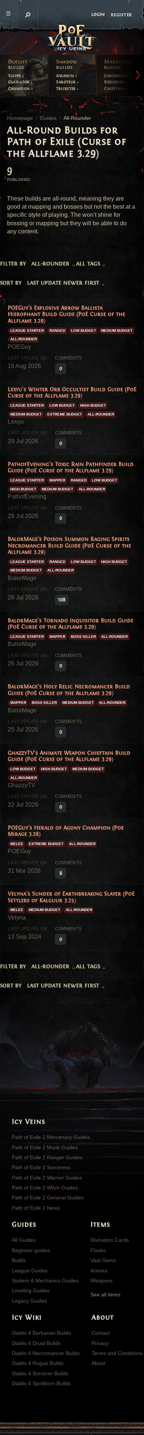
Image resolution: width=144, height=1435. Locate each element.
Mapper (57, 480)
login (98, 14)
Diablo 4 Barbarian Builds (41, 1333)
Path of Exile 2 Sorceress (41, 1167)
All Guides (23, 1240)
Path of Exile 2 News (36, 1208)
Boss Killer (83, 637)
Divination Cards (109, 1240)
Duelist (18, 64)
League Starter (27, 331)
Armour (99, 1271)
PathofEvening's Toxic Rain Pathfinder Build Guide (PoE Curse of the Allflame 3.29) (71, 467)
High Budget (93, 405)
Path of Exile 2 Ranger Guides (47, 1157)
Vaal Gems (103, 1260)
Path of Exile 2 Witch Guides (45, 1188)
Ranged (57, 331)
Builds (19, 1260)
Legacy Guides (29, 1301)
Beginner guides (31, 1250)
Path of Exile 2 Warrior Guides (47, 1178)
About (98, 1363)
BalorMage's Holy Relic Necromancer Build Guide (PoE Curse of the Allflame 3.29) (69, 689)
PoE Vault (72, 38)
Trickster (66, 88)
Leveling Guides (30, 1290)
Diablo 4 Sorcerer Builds (40, 1373)
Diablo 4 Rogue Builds (38, 1363)
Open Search (28, 14)
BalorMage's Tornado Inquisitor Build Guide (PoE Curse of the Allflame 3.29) (70, 623)
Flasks (98, 1250)
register (121, 14)
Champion (19, 88)
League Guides (30, 1271)
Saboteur (66, 81)
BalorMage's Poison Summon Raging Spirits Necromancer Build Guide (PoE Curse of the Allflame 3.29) (69, 545)
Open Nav (9, 13)
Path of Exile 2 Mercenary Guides (51, 1137)
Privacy (100, 1343)
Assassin (65, 75)
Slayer (15, 75)
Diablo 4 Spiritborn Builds (41, 1383)
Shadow (66, 64)
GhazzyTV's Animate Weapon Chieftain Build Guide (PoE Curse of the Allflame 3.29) (69, 756)
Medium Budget (117, 331)
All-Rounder (23, 339)
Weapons (101, 1280)
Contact (101, 1333)
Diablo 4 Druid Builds (36, 1343)
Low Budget (83, 331)
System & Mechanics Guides (45, 1280)
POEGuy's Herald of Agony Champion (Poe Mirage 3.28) (66, 831)
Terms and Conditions (117, 1353)
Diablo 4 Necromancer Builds (46, 1353)
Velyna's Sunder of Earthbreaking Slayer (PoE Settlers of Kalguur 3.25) (71, 897)
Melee (16, 844)
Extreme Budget (64, 414)
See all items (105, 1294)
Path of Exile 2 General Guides (48, 1198)
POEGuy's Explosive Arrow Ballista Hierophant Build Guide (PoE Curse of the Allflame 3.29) (66, 314)
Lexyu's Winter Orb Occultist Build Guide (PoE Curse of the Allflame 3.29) (72, 392)
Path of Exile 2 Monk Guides (45, 1147)
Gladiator (19, 81)
